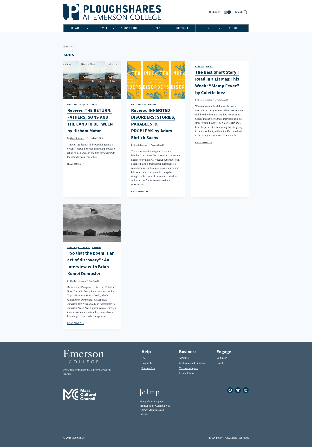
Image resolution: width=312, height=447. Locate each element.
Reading (199, 66)
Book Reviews (75, 104)
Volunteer (221, 357)
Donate (182, 28)
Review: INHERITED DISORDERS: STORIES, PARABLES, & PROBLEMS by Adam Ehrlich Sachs (153, 124)
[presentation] (92, 80)
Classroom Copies (188, 368)
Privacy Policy (215, 437)
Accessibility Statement (237, 437)
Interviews (84, 247)
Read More (75, 163)
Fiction (152, 104)
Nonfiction (90, 104)
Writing (96, 247)
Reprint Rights (186, 373)
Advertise (184, 357)
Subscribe (129, 28)
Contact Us (147, 363)
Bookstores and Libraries (192, 363)
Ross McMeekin (205, 99)
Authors (72, 247)
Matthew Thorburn (78, 280)
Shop (156, 28)
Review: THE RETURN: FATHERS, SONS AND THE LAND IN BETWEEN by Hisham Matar (90, 120)
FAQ (144, 357)
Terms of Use (148, 368)
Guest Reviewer (77, 138)
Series (209, 66)
